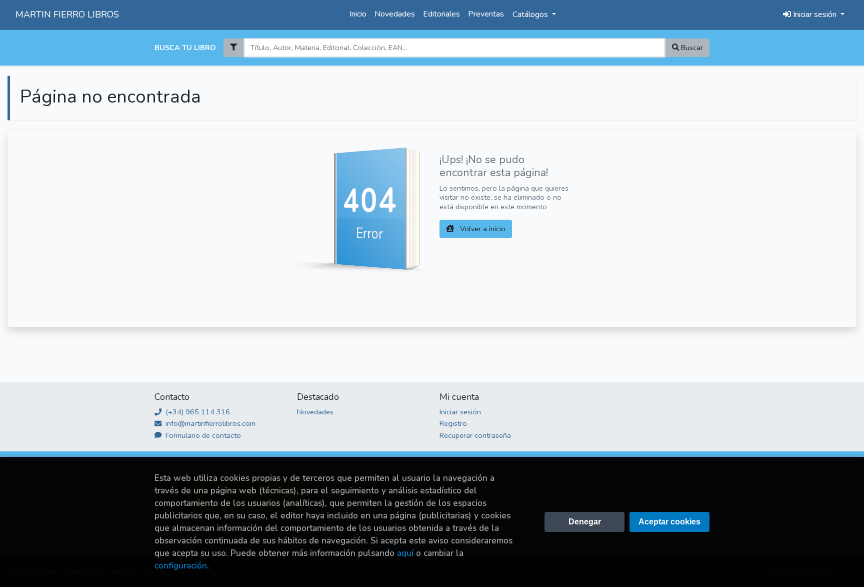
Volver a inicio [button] (482, 229)
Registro (453, 423)
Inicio (358, 14)
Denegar (584, 521)
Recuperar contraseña (475, 435)
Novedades (394, 14)
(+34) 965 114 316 (197, 412)
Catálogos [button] (531, 14)
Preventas (486, 14)
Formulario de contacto (202, 435)
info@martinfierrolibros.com (210, 423)
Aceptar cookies (669, 521)
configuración (180, 565)
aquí (405, 553)
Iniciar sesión (460, 412)
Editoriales (441, 14)
